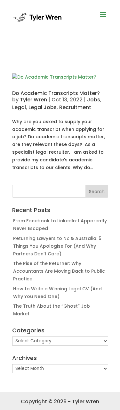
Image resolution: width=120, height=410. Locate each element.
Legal (19, 107)
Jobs (93, 99)
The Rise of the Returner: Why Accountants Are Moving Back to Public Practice (59, 271)
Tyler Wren (33, 99)
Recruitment (75, 107)
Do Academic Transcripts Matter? (56, 93)
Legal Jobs (42, 107)
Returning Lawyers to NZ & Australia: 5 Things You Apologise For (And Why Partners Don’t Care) (57, 246)
